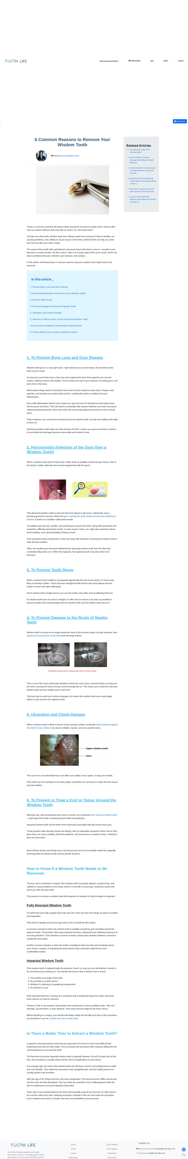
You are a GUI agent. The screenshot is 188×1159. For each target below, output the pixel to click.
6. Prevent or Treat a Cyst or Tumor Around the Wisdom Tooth (59, 319)
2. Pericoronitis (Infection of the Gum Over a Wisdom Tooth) (58, 293)
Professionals (135, 61)
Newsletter (180, 121)
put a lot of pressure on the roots (46, 635)
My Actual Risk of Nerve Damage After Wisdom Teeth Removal (142, 160)
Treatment (112, 1153)
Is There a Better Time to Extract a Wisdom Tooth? (53, 332)
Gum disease (112, 1149)
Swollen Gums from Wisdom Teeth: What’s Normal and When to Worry (143, 181)
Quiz (152, 61)
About (166, 61)
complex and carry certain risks (63, 1018)
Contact (181, 61)
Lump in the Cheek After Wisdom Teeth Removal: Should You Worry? (143, 199)
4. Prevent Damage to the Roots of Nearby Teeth (53, 306)
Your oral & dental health (109, 61)
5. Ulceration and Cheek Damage (45, 313)
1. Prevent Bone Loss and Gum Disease (49, 287)
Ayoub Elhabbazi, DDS (70, 156)
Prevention (112, 1157)
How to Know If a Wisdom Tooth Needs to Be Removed (56, 326)
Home (73, 1144)
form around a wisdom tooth (104, 815)
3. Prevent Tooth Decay (41, 300)
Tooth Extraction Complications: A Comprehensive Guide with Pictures (143, 170)
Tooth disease (112, 1144)
